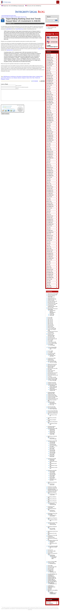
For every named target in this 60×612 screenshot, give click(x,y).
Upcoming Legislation (52, 399)
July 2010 (48, 261)
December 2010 (50, 253)
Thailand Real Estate (52, 396)
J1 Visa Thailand (51, 342)
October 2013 (50, 222)
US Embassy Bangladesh (53, 421)
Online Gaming (51, 370)
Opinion (49, 371)
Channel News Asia (19, 29)
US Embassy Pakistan (52, 508)
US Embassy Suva (53, 463)
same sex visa (52, 362)
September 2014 (50, 206)
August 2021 (49, 85)
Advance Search (50, 20)
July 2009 (48, 280)
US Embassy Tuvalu (53, 467)
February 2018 (50, 151)
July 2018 (48, 143)
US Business (50, 401)
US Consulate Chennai (52, 472)
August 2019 (49, 122)
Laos (12, 77)
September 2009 (50, 277)
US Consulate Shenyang (52, 452)
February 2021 (50, 94)
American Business (51, 294)
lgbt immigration (51, 361)
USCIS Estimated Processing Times (9, 15)
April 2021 (49, 91)
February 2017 (50, 167)
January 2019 (49, 133)
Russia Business (51, 373)
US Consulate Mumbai (52, 478)
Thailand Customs (51, 383)
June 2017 (49, 161)
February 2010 (50, 269)
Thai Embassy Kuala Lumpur (52, 386)
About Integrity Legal (52, 27)
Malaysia (15, 77)
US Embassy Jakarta (52, 484)
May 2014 (48, 212)
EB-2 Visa (50, 320)
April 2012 (49, 233)
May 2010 (48, 264)
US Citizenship (51, 406)
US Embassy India (51, 470)
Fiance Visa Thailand (52, 329)
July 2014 (48, 209)
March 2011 (49, 248)
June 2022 (49, 68)
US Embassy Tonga (53, 465)
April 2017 (49, 164)
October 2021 (50, 81)
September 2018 (50, 140)
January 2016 (49, 188)
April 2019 (49, 128)
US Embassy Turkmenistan (50, 537)
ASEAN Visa (50, 300)
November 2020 (50, 99)
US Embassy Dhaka (53, 423)
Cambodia (38, 76)
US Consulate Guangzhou (52, 444)
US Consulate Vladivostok (52, 524)
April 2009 (49, 285)
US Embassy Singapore (52, 526)
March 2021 (49, 93)
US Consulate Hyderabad (52, 474)
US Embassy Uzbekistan (52, 538)
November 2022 (50, 60)
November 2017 (50, 154)
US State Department (52, 546)
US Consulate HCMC (52, 410)
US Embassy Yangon (52, 434)
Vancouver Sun (10, 50)
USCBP (51, 314)
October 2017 (50, 156)
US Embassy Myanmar (52, 430)
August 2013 (49, 225)
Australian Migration (52, 301)
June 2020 (49, 107)
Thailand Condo (51, 382)
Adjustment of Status (52, 293)
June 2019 (49, 125)
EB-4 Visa (50, 322)
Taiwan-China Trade (30, 77)
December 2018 (50, 135)
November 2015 (50, 191)
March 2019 (49, 130)
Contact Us (50, 28)
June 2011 (49, 243)
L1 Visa (49, 352)
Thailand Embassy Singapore (53, 390)
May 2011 (48, 245)
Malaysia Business (51, 364)
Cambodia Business (52, 303)
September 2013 (50, 224)
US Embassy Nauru (53, 461)
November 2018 (50, 136)
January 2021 (49, 96)
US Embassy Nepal (51, 502)
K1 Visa (49, 344)
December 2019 (50, 117)
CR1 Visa (49, 307)
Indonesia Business (51, 338)
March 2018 (49, 149)
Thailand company (51, 379)
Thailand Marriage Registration (51, 393)
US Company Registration (52, 403)
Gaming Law (50, 333)
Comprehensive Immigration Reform (52, 306)
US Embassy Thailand (52, 555)
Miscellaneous (50, 365)
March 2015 (49, 201)
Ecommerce (50, 325)
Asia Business (13, 76)
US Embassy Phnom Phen (52, 438)
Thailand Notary (51, 394)
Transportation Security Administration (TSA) (52, 312)
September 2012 (50, 232)
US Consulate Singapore (52, 529)
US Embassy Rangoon (52, 432)
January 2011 (49, 251)
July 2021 (48, 86)
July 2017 (48, 159)
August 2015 (49, 196)
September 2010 (50, 258)
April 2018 (49, 148)
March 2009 (49, 287)
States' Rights (52, 408)
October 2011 (50, 238)
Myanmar (19, 77)
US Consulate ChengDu (52, 442)
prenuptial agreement (52, 372)
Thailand (36, 77)
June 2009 (49, 282)
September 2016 (50, 175)
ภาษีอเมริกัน (50, 585)
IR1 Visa (49, 339)
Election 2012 (50, 327)
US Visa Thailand (51, 561)
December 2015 (50, 190)
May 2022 (48, 70)
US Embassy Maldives (52, 496)
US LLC (51, 404)
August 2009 (49, 279)
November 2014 (50, 204)
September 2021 (50, 83)
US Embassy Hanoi (53, 543)
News (49, 369)
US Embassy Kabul (53, 414)
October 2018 (50, 138)
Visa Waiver (50, 567)
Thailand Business (51, 378)
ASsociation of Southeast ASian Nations (24, 76)
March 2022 (49, 73)
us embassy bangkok (52, 419)
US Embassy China (51, 440)
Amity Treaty (52, 380)
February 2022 (50, 75)
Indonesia (9, 77)
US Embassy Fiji (51, 458)
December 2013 (50, 219)
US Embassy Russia (52, 522)
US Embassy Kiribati (52, 460)
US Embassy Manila (53, 519)
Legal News (50, 354)
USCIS (49, 565)
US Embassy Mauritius (52, 498)
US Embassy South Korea (53, 531)
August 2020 (49, 104)
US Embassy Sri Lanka (52, 533)
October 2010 (50, 256)
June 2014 (49, 211)
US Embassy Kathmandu (52, 504)
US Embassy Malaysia (52, 492)
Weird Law (50, 568)
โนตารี (49, 589)
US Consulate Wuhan (52, 454)
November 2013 (50, 220)
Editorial (49, 326)
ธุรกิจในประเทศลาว (51, 578)
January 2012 (49, 237)
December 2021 (50, 78)
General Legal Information (50, 335)
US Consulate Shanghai (52, 450)
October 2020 (50, 101)
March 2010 (49, 267)
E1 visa (49, 317)
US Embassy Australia (52, 417)
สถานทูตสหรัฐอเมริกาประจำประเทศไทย (53, 593)
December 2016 (50, 170)
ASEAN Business (6, 76)
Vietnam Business (51, 566)
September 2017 (50, 157)
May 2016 (48, 182)
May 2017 (48, 162)
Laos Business (51, 353)
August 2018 (49, 141)
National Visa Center (52, 368)
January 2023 (49, 59)
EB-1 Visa (50, 319)
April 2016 (49, 183)
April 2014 (49, 214)
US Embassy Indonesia (52, 482)
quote (39, 48)
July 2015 (48, 198)
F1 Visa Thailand (51, 328)
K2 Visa (51, 345)
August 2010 (49, 259)
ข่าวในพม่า (50, 571)
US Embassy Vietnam (52, 540)
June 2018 (49, 144)
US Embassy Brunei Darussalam (51, 427)
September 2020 (50, 102)
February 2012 (50, 235)
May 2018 (48, 146)
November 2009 (50, 274)
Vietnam (7, 79)
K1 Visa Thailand (51, 347)
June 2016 (49, 180)
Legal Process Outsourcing (50, 360)
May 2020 (48, 109)
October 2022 (50, 62)
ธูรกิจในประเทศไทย (51, 580)
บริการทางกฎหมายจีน (51, 581)
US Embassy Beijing (52, 456)
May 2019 (48, 127)
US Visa (49, 552)
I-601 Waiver (50, 336)
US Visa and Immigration (52, 553)
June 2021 (49, 88)
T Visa (49, 376)
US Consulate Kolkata (52, 476)
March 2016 (49, 185)
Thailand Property (51, 395)
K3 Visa (49, 351)
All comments (50, 603)
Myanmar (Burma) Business (51, 367)
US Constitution (51, 407)
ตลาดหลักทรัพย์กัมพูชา (52, 574)
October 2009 (50, 275)
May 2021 (48, 89)
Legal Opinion (50, 358)
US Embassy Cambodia (52, 436)
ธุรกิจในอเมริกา (52, 583)
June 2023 (49, 54)
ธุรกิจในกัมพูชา (50, 576)
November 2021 (50, 80)
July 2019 (48, 123)
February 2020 (50, 114)
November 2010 (50, 254)
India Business (51, 337)
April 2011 (49, 246)
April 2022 (49, 72)
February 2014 (50, 216)
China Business (51, 304)
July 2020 (48, 106)
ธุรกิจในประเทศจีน (51, 577)
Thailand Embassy (51, 384)
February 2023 (50, 57)
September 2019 (50, 120)
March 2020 (49, 112)
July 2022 (48, 67)
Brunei (34, 76)
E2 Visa (49, 318)
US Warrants (50, 562)
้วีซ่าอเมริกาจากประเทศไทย (52, 590)
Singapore (24, 77)
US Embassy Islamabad (52, 511)
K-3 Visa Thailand (51, 343)
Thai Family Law (51, 377)
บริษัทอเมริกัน (50, 582)
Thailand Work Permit (52, 398)
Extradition (52, 563)
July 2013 (48, 227)
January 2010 (49, 271)
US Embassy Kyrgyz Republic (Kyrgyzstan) (52, 489)
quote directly (9, 29)
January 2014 (49, 217)
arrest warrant (50, 297)
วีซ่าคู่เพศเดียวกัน (51, 586)
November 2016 (50, 172)
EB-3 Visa (50, 321)
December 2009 (50, 272)
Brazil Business (51, 302)
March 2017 (49, 165)
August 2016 (49, 177)
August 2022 (49, 65)
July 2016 (48, 178)
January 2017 (49, 169)
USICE (51, 315)
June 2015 (49, 199)
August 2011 (49, 240)
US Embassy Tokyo (51, 535)
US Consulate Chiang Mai (54, 557)
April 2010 (49, 266)
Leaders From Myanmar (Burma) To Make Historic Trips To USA (13, 16)
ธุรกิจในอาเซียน (50, 579)
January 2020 (49, 115)
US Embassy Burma (51, 428)
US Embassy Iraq (51, 486)
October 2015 (50, 193)
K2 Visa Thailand (53, 348)
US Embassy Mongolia (52, 500)
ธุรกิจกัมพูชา (50, 575)
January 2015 (49, 203)
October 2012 (50, 230)
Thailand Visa (50, 397)
